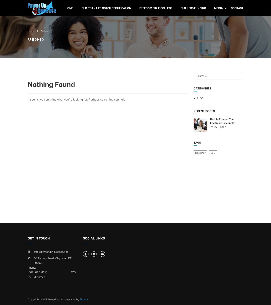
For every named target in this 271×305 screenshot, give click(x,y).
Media (218, 8)
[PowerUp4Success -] (42, 8)
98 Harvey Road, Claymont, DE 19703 (53, 261)
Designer (200, 152)
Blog (200, 98)
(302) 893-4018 (37, 272)
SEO (213, 152)
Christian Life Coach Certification (106, 8)
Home (69, 8)
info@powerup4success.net (51, 251)
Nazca (84, 299)
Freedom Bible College (156, 8)
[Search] (238, 76)
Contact (237, 8)
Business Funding (193, 8)
